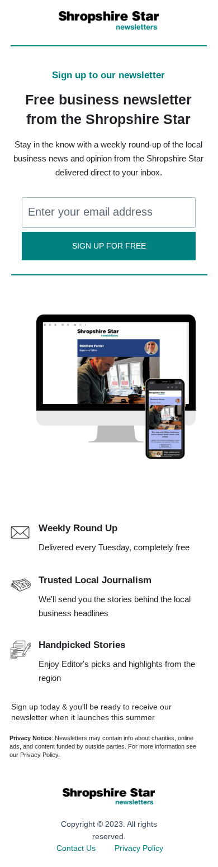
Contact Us (76, 848)
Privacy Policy (139, 848)
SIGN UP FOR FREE (109, 246)
